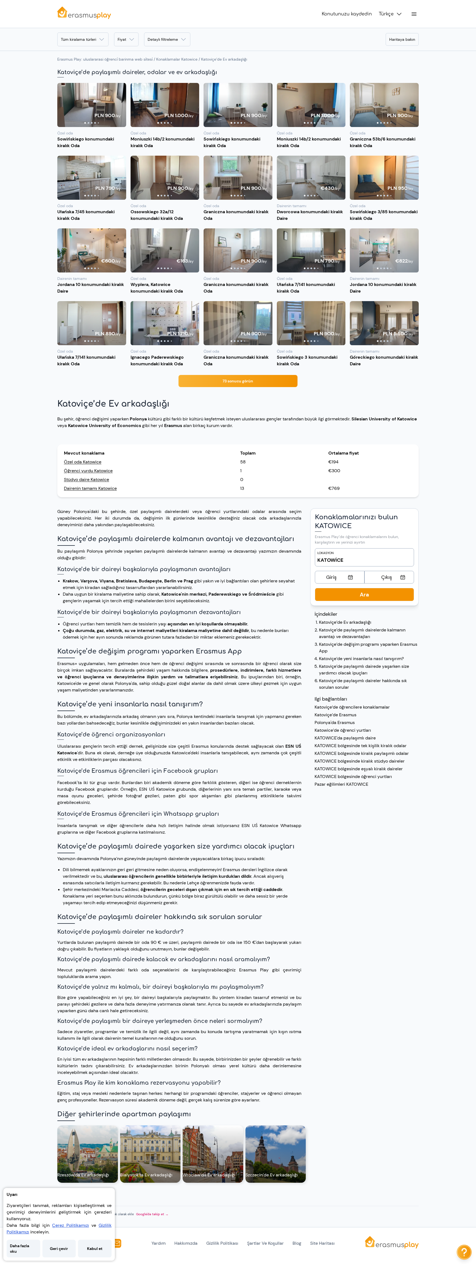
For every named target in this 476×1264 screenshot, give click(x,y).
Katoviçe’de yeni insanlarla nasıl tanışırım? (361, 658)
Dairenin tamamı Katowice (90, 488)
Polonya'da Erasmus (335, 722)
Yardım (159, 1243)
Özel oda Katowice (82, 462)
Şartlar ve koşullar (265, 1243)
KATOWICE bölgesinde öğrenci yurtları (353, 776)
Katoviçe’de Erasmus (335, 715)
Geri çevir (59, 1248)
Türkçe (386, 14)
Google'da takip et (152, 1214)
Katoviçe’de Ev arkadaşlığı (345, 622)
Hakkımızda (186, 1243)
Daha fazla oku (19, 1248)
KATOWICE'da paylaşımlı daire (345, 738)
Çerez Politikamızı (70, 1225)
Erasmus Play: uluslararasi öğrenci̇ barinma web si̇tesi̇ (105, 59)
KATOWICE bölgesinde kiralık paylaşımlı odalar (362, 753)
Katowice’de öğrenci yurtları (343, 730)
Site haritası (322, 1243)
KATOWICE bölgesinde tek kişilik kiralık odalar (361, 746)
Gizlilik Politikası (222, 1243)
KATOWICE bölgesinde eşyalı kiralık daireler (359, 769)
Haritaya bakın (402, 39)
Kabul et (94, 1248)
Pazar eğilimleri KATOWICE (341, 784)
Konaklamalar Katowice (177, 59)
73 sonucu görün (238, 381)
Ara (364, 594)
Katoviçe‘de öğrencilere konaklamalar (352, 707)
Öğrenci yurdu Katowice (88, 471)
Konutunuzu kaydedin (347, 14)
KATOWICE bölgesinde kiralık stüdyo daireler (360, 761)
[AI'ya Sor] (464, 1252)
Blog (297, 1243)
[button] (91, 105)
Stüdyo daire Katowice (86, 479)
